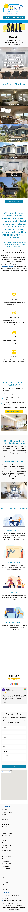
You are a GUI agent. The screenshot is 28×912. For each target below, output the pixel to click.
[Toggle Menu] (14, 21)
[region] (14, 63)
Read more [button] (4, 702)
